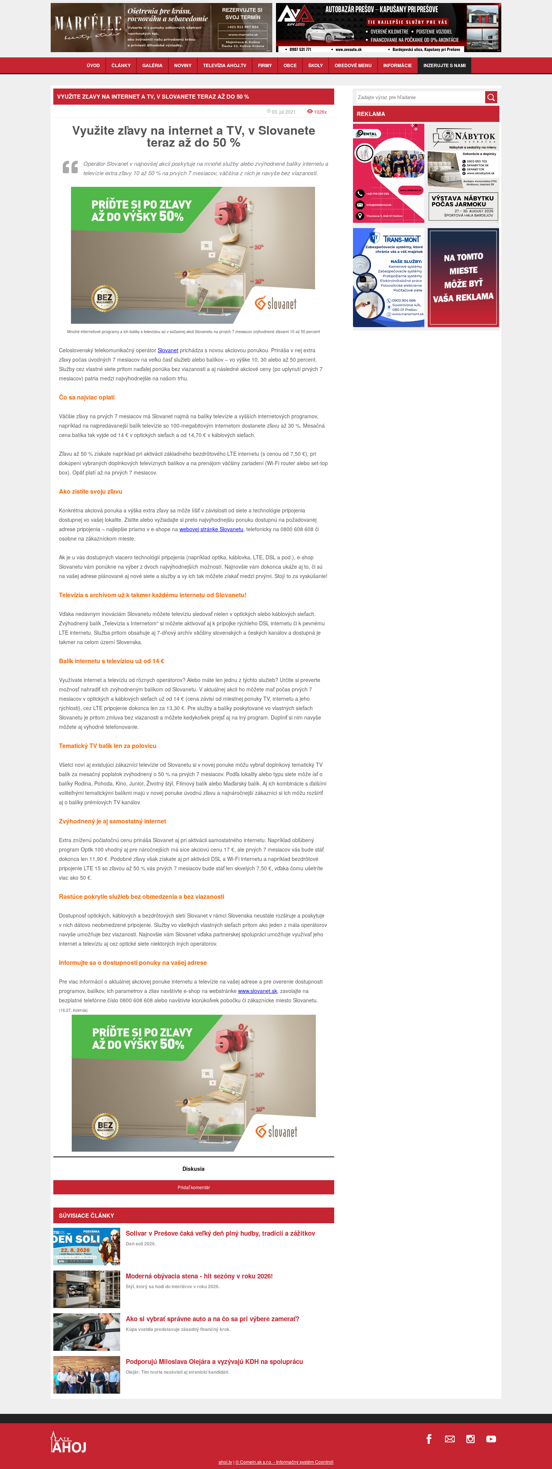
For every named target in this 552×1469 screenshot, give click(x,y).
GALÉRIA (152, 65)
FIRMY (265, 65)
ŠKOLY (315, 65)
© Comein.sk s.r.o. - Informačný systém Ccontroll (284, 1461)
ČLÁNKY (121, 65)
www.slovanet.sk (257, 990)
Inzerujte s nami (445, 65)
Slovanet (168, 350)
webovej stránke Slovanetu (211, 529)
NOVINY (183, 65)
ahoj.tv (225, 1461)
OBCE (290, 65)
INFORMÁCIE (397, 65)
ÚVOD (93, 65)
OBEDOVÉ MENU (353, 65)
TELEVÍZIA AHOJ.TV (224, 65)
